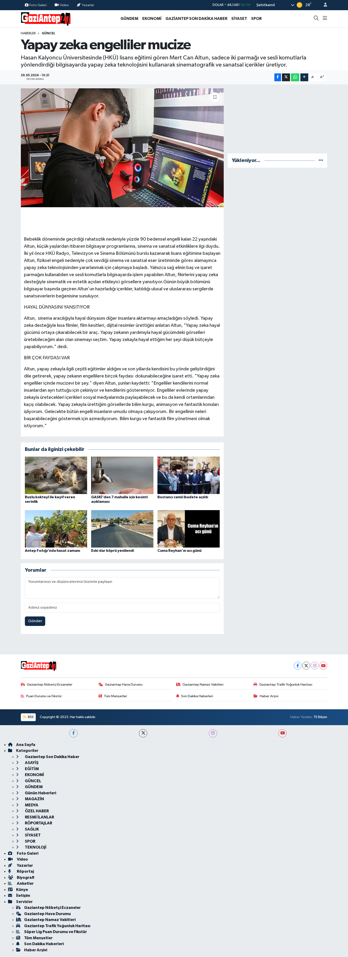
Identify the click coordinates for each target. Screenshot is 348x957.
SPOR (256, 19)
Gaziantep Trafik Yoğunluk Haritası (285, 684)
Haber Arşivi (269, 696)
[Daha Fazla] (304, 77)
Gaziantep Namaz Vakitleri (203, 684)
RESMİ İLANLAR (39, 817)
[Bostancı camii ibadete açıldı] (188, 475)
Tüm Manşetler (115, 696)
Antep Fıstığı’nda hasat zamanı (52, 551)
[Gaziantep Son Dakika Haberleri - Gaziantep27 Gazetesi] (46, 18)
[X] (306, 665)
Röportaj (25, 871)
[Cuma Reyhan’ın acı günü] (188, 529)
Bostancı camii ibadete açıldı (182, 497)
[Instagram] (315, 665)
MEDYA (31, 805)
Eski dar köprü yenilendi (112, 551)
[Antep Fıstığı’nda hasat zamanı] (56, 529)
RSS (30, 717)
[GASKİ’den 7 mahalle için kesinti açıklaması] (122, 475)
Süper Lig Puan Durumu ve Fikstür (55, 932)
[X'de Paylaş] (286, 77)
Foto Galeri (38, 5)
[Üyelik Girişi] (323, 5)
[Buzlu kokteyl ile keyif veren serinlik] (56, 475)
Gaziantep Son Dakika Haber (51, 757)
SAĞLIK (31, 829)
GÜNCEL (48, 33)
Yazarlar (88, 5)
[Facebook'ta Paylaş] (277, 77)
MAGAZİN (34, 799)
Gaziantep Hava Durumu (124, 684)
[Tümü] (321, 160)
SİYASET (239, 19)
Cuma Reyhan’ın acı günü (179, 551)
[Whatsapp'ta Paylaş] (295, 77)
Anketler (25, 883)
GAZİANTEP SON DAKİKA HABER (196, 19)
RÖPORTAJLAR (38, 823)
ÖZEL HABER (36, 811)
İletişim (23, 896)
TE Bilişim (320, 717)
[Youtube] (323, 665)
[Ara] (316, 19)
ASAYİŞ (31, 763)
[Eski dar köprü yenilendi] (122, 529)
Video (64, 5)
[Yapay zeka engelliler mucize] (122, 147)
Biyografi (25, 878)
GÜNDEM (129, 19)
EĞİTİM (31, 769)
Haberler (28, 33)
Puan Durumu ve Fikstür (44, 696)
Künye (22, 890)
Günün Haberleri (40, 793)
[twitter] (143, 733)
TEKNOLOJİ (35, 847)
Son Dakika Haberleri (197, 696)
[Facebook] (298, 665)
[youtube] (282, 733)
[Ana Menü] (325, 19)
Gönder (35, 621)
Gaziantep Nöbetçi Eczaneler (49, 684)
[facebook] (73, 733)
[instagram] (213, 733)
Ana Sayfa (25, 745)
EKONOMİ (151, 19)
